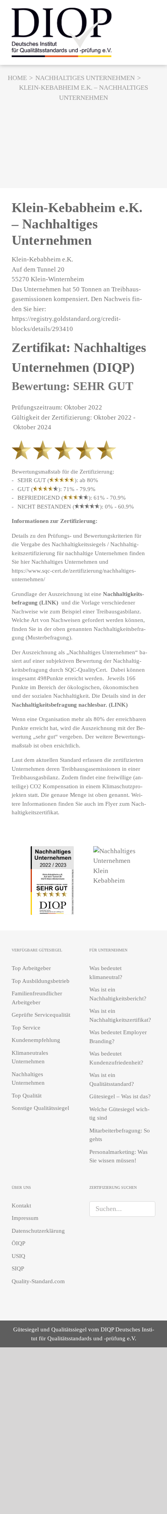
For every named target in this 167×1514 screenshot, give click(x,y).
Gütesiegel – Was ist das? (120, 1096)
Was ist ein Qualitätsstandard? (111, 1079)
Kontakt (21, 1205)
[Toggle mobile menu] (152, 31)
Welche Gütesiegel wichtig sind (119, 1113)
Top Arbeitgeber (31, 968)
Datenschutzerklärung (38, 1231)
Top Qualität (27, 1095)
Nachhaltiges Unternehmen (64, 562)
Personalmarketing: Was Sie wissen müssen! (118, 1156)
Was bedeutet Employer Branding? (118, 1036)
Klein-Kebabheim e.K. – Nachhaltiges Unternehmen (77, 224)
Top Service (26, 1027)
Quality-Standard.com (38, 1281)
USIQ (18, 1256)
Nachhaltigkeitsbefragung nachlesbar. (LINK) (70, 705)
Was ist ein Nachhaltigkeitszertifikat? (120, 1015)
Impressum (25, 1218)
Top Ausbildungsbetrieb (41, 981)
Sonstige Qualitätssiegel (40, 1108)
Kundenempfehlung (36, 1040)
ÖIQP (18, 1243)
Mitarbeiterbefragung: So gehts (119, 1135)
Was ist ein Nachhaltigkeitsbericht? (117, 994)
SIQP (18, 1268)
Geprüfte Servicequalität (41, 1015)
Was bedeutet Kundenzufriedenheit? (116, 1058)
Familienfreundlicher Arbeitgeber (37, 997)
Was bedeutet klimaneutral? (105, 972)
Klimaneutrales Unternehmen (30, 1057)
